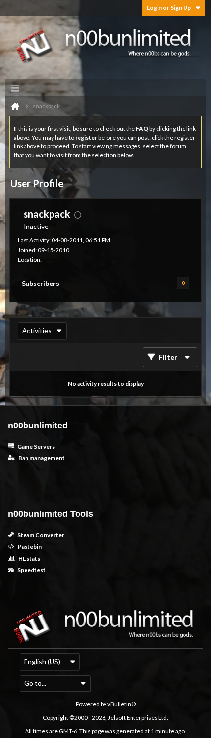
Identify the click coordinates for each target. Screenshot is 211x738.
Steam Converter (40, 535)
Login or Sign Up (169, 7)
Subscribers (40, 283)
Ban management (41, 458)
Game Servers (35, 446)
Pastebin (29, 546)
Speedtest (31, 570)
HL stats (28, 558)
